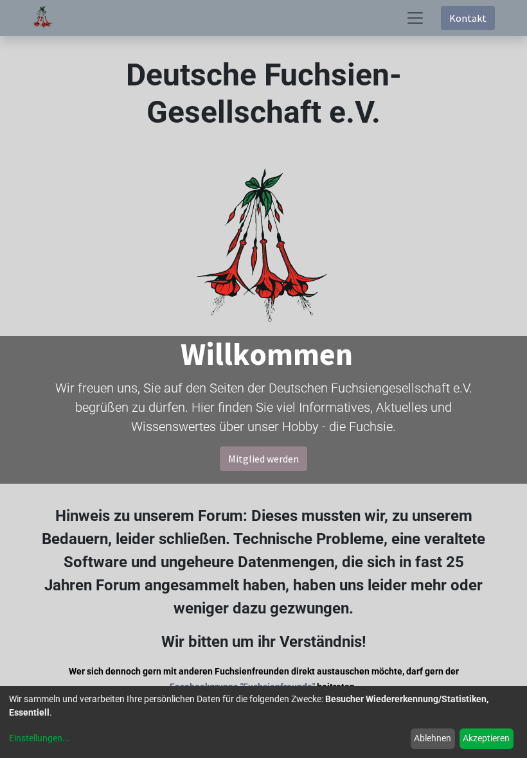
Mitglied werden (263, 458)
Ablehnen (432, 738)
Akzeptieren (486, 738)
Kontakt (468, 18)
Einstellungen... (39, 738)
